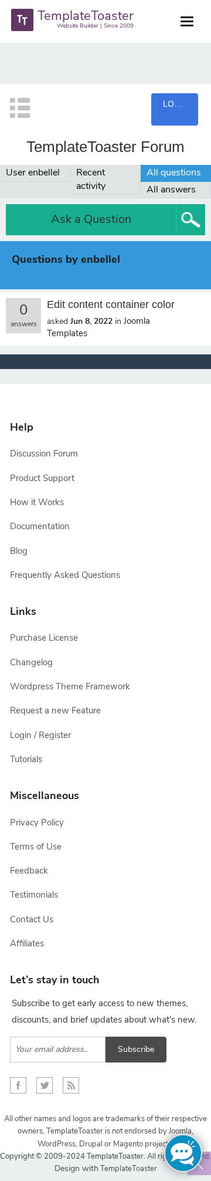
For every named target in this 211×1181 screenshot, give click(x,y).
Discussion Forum (44, 453)
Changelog (31, 662)
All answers (171, 189)
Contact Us (31, 919)
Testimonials (34, 895)
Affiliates (27, 943)
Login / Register (40, 735)
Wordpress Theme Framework (70, 686)
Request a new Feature (55, 710)
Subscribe (136, 1049)
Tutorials (26, 759)
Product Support (42, 478)
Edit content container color (111, 304)
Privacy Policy (37, 822)
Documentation (40, 526)
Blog (19, 551)
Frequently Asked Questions (65, 575)
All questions (174, 172)
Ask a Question (91, 219)
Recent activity (91, 179)
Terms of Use (36, 846)
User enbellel (33, 172)
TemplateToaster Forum (105, 146)
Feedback (29, 871)
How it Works (37, 502)
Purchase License (44, 638)
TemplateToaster (127, 1168)
